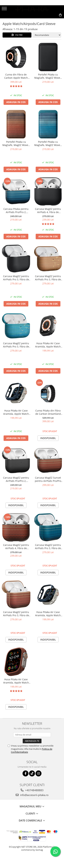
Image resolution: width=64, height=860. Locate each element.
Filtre (18, 35)
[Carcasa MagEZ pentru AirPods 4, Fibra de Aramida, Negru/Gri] (48, 191)
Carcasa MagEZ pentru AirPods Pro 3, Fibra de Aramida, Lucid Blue (16, 345)
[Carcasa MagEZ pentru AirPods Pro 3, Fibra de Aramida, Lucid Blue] (16, 326)
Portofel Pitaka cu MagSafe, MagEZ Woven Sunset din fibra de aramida (16, 143)
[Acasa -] (32, 8)
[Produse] (5, 9)
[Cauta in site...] (53, 20)
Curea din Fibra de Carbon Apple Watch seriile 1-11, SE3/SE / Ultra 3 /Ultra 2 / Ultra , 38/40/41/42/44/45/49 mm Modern (16, 76)
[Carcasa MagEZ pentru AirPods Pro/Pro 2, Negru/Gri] (16, 460)
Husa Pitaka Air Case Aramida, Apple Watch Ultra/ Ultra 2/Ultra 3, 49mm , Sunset (16, 681)
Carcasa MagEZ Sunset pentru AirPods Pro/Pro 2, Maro (48, 479)
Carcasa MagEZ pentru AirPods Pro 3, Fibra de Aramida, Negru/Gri (16, 278)
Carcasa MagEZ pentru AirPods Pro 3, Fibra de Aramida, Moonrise (48, 546)
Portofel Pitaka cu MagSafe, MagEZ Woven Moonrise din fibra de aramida (48, 143)
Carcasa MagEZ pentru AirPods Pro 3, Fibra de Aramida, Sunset (16, 613)
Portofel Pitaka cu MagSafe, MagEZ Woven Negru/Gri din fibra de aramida (48, 76)
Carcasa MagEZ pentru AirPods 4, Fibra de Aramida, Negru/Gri (48, 210)
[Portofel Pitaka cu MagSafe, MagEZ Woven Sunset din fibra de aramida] (16, 124)
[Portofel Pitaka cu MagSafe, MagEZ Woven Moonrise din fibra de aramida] (48, 124)
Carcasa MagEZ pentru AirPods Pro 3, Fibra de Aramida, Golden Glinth (47, 278)
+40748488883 (34, 790)
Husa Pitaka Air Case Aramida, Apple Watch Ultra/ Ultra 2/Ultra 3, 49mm (48, 345)
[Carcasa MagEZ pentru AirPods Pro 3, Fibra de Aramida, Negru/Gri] (16, 258)
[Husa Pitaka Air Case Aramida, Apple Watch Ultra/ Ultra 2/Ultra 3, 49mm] (48, 326)
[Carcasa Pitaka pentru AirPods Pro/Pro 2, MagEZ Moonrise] (16, 191)
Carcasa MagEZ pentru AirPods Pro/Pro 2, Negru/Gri (16, 479)
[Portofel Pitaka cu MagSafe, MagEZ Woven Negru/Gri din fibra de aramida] (48, 57)
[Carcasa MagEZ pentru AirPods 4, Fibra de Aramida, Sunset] (16, 527)
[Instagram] (38, 773)
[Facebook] (26, 773)
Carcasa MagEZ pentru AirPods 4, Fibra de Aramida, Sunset (16, 546)
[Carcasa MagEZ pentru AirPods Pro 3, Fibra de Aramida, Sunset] (16, 594)
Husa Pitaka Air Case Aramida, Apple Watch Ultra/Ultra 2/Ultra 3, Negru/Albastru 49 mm (48, 613)
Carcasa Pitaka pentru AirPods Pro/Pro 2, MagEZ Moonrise (16, 210)
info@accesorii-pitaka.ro (33, 795)
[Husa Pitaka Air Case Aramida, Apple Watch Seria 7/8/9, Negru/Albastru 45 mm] (16, 393)
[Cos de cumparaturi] (44, 20)
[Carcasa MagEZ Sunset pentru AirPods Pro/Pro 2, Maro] (48, 460)
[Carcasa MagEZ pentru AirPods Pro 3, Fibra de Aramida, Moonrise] (48, 527)
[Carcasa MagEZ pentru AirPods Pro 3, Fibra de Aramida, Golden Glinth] (48, 258)
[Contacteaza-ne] (36, 20)
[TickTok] (32, 773)
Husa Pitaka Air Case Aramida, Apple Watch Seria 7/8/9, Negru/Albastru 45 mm (16, 412)
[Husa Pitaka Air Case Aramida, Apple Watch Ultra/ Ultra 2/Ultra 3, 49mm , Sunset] (16, 661)
